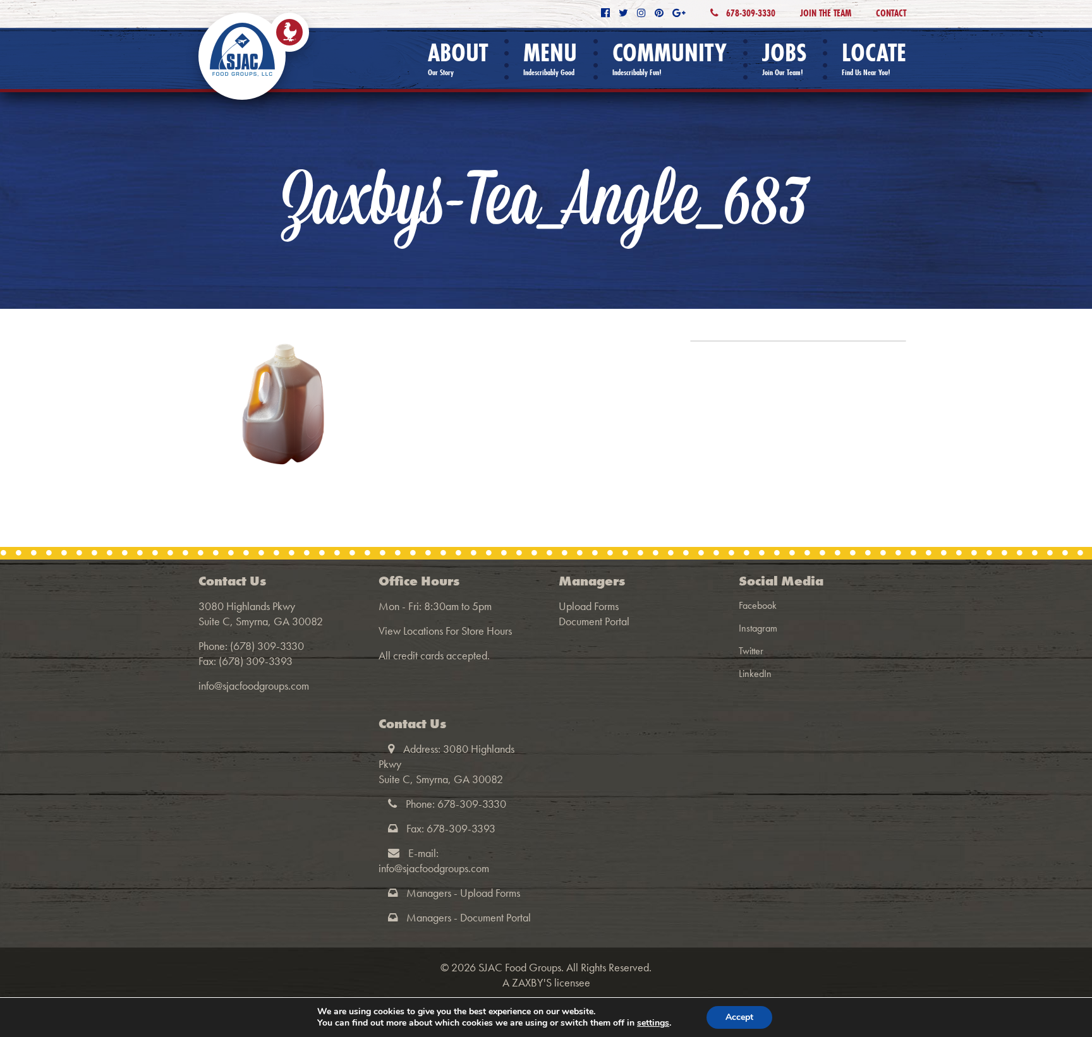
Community (669, 58)
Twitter (751, 650)
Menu (550, 58)
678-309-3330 (749, 13)
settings (653, 1023)
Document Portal (594, 621)
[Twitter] (623, 13)
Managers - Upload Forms (463, 892)
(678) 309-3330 (267, 645)
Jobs (784, 58)
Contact (891, 13)
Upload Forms (589, 606)
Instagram (758, 628)
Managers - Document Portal (468, 917)
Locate (874, 58)
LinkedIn (755, 673)
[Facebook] (605, 13)
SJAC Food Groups (519, 967)
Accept (739, 1017)
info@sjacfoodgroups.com (253, 685)
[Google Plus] (679, 13)
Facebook (758, 605)
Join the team (825, 13)
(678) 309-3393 (256, 661)
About (458, 58)
